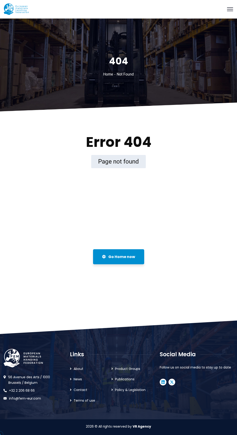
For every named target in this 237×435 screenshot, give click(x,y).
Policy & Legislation (130, 390)
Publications (124, 379)
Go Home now (121, 256)
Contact (80, 390)
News (78, 379)
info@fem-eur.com (25, 398)
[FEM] (16, 8)
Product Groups (127, 368)
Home (108, 74)
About (78, 368)
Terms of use (84, 400)
